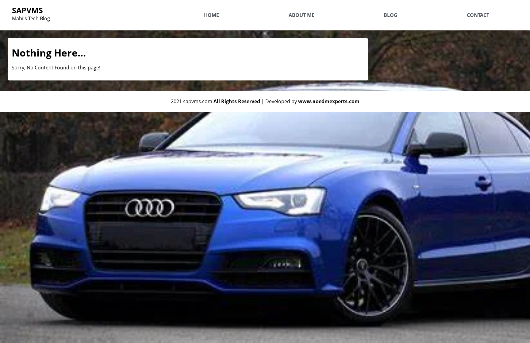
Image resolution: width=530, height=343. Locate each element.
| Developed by (310, 101)
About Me (301, 15)
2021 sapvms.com (215, 101)
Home (211, 15)
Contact (478, 15)
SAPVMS (27, 10)
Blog (391, 15)
